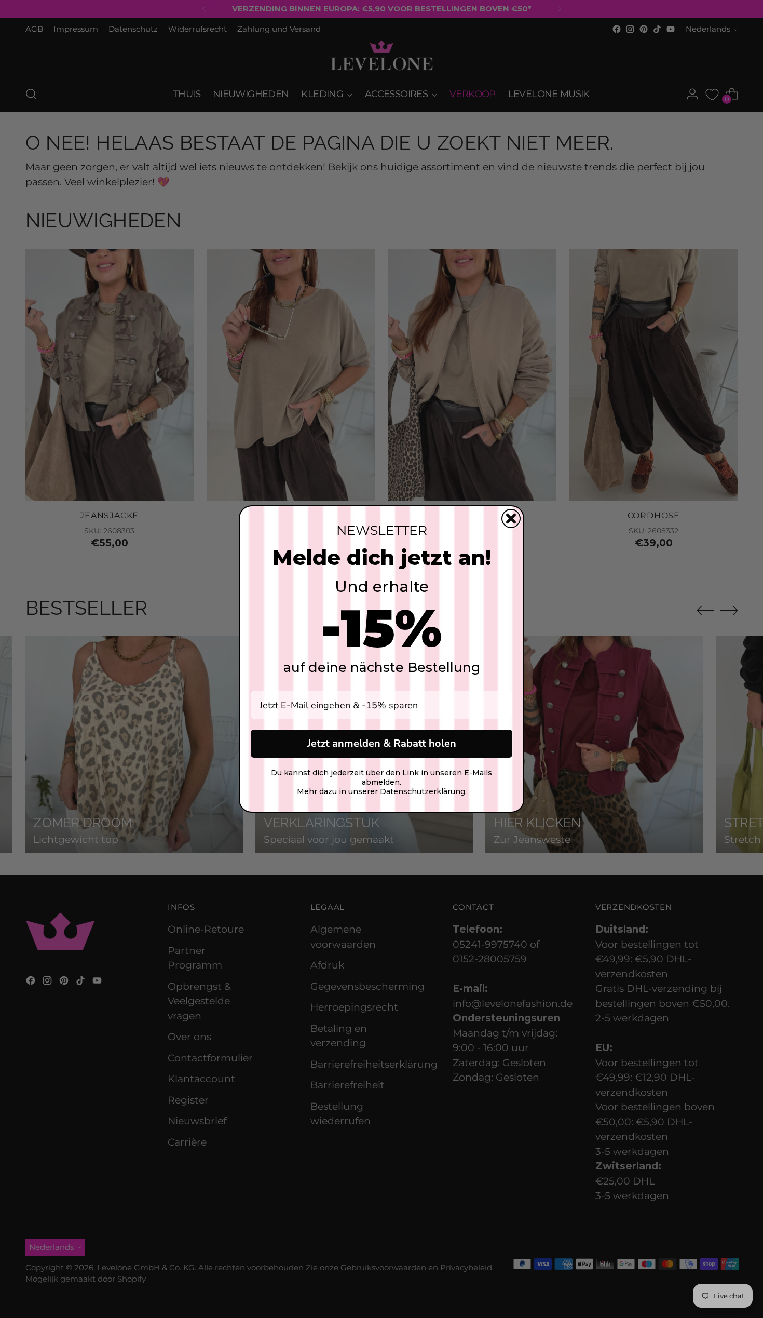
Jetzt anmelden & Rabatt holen (381, 743)
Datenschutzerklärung (422, 791)
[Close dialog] (511, 518)
